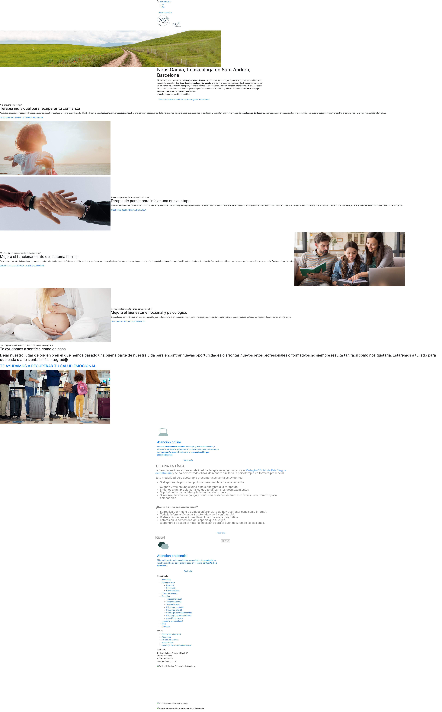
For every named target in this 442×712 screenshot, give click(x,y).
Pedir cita (188, 571)
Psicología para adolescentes (179, 613)
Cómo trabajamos (169, 594)
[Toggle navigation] (158, 29)
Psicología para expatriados (178, 616)
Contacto (166, 627)
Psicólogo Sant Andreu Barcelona (176, 646)
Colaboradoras (172, 591)
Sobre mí (170, 585)
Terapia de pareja (174, 602)
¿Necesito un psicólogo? (172, 621)
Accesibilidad (167, 643)
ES (163, 4)
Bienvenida (166, 580)
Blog (164, 624)
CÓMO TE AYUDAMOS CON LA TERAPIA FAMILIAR (22, 266)
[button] (33, 48)
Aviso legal (166, 637)
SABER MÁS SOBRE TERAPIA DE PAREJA (128, 210)
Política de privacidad (171, 635)
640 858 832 (166, 1)
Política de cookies (170, 640)
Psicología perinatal (174, 607)
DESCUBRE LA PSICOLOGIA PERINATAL (128, 322)
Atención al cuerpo (174, 619)
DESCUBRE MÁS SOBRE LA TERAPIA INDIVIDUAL (21, 118)
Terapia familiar (173, 605)
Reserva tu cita (165, 12)
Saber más (188, 461)
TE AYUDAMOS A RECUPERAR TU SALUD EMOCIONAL (48, 366)
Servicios (166, 596)
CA (163, 7)
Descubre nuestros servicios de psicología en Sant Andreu (184, 100)
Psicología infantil (174, 610)
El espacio (170, 588)
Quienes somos (168, 583)
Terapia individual (174, 599)
